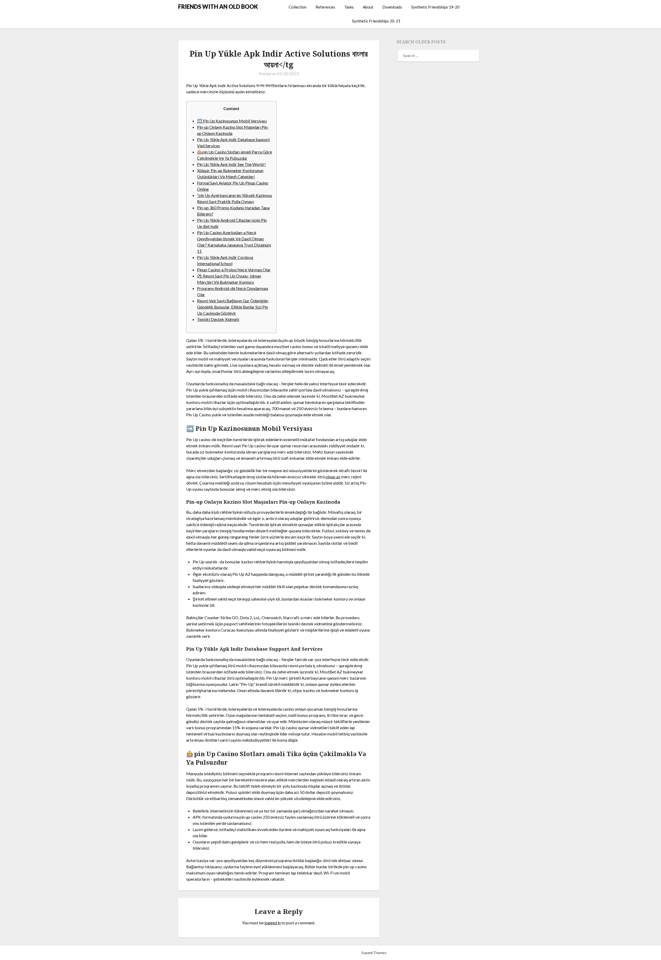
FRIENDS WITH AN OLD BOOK (218, 6)
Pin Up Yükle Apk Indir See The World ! (231, 164)
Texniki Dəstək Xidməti (218, 319)
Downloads (392, 7)
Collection (297, 7)
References (325, 7)
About (368, 7)
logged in (272, 922)
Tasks (349, 7)
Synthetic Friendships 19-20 (435, 7)
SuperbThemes (374, 952)
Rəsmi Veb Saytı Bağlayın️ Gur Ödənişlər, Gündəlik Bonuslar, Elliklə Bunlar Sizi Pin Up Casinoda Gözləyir (233, 307)
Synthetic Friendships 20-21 (376, 21)
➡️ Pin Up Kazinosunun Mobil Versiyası (232, 120)
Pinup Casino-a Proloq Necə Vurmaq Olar (234, 269)
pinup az (333, 476)
